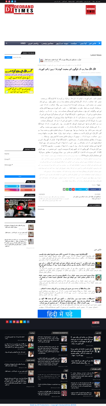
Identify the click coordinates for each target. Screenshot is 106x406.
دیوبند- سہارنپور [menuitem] (62, 43)
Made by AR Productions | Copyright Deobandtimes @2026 (53, 405)
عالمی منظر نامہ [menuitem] (93, 47)
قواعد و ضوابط (71, 1)
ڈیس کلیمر (64, 1)
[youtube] (27, 189)
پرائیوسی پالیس (79, 1)
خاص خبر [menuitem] (92, 43)
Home (39, 65)
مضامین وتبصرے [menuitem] (47, 43)
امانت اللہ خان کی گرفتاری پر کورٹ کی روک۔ (15, 352)
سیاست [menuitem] (74, 43)
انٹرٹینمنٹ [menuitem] (75, 47)
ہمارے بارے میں (87, 1)
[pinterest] (6, 1)
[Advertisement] (53, 28)
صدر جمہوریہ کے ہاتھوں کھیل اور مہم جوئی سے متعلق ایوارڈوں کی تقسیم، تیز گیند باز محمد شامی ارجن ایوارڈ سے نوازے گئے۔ (49, 393)
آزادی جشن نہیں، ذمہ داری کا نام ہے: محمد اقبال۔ (16, 232)
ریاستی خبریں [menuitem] (33, 43)
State (44, 65)
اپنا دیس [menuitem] (83, 43)
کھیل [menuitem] (83, 47)
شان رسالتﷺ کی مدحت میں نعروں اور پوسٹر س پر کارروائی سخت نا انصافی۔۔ (64, 288)
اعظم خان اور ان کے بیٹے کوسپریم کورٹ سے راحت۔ (14, 337)
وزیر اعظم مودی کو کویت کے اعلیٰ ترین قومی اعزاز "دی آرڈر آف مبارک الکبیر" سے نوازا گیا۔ (81, 393)
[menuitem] (99, 43)
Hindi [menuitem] (23, 43)
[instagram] (9, 1)
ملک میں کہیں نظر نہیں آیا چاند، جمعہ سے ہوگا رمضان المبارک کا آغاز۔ (82, 362)
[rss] (21, 321)
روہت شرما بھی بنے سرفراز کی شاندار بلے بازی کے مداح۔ (49, 385)
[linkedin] (10, 321)
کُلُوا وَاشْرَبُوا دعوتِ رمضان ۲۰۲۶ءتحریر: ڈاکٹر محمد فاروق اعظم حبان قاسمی (63, 254)
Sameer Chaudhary (96, 72)
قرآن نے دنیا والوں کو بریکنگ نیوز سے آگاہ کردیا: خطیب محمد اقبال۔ (62, 59)
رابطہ (93, 1)
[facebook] (15, 1)
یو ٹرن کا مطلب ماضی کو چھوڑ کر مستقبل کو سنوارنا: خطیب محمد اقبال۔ (15, 226)
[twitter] (12, 1)
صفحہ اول (98, 1)
